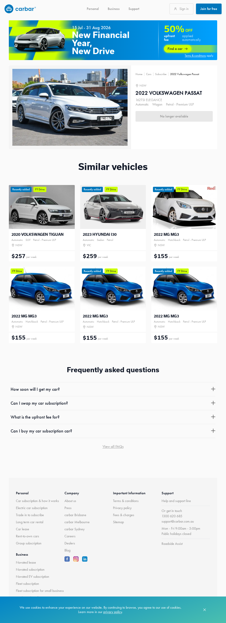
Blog (67, 550)
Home (139, 74)
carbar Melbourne (77, 522)
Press (68, 508)
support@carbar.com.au (178, 521)
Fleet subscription (27, 583)
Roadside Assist (172, 544)
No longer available (174, 116)
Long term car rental (29, 522)
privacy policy (112, 612)
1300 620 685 (172, 516)
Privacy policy (122, 508)
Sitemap (118, 522)
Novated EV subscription (32, 576)
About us (70, 501)
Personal (93, 9)
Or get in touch (172, 511)
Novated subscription (30, 569)
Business (114, 9)
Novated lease (26, 562)
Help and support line (176, 501)
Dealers (69, 543)
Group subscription (28, 543)
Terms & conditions (126, 501)
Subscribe (160, 74)
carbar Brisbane (75, 515)
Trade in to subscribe (30, 515)
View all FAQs (113, 446)
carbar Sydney (74, 529)
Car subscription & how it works (37, 501)
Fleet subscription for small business (40, 591)
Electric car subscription (32, 508)
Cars (148, 74)
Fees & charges (123, 515)
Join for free (208, 9)
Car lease (22, 529)
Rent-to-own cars (27, 536)
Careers (69, 536)
